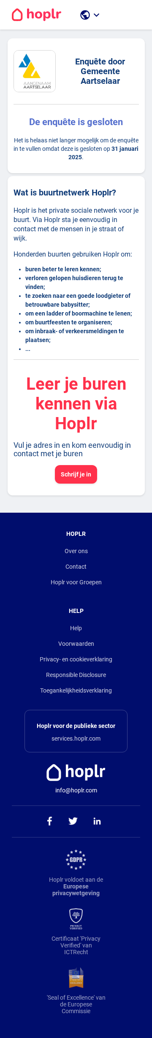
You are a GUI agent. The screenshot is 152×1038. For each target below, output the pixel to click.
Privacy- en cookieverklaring (76, 659)
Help (76, 628)
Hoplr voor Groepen (76, 582)
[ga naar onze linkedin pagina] (97, 821)
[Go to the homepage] (36, 14)
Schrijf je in (76, 474)
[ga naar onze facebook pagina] (49, 821)
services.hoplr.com (76, 738)
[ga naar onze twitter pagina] (73, 821)
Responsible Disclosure (76, 674)
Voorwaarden (76, 643)
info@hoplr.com (76, 790)
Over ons (76, 551)
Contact (76, 566)
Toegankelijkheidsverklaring (76, 690)
